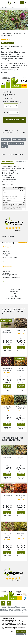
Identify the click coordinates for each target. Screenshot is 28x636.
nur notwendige (21, 634)
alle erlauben (21, 631)
